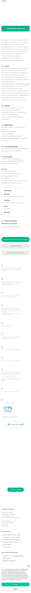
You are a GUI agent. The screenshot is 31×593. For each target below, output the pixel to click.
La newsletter (7, 547)
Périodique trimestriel (9, 561)
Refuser (15, 589)
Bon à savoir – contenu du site (11, 537)
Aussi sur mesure (15, 246)
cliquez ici (3, 380)
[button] (28, 566)
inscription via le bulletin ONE (16, 269)
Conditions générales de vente (11, 539)
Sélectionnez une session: (9, 223)
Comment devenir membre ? (15, 253)
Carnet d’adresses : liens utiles (11, 535)
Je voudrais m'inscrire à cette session (15, 239)
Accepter (15, 584)
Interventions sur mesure (10, 542)
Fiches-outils (6, 558)
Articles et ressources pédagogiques (13, 556)
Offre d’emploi (7, 544)
